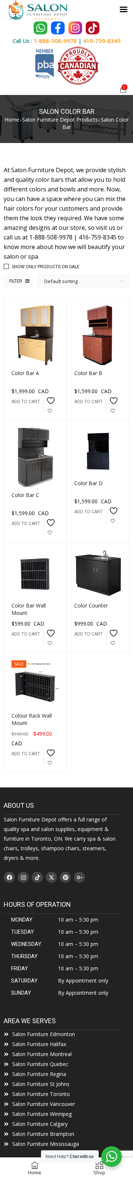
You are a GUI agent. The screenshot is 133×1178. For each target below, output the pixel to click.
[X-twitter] (51, 877)
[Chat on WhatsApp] (40, 27)
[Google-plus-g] (79, 877)
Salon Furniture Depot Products (60, 119)
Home (11, 119)
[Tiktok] (37, 877)
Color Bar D (88, 483)
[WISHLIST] (50, 406)
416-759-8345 (102, 40)
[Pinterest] (65, 877)
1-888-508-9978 (55, 40)
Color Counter (91, 605)
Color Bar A (25, 373)
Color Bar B (88, 373)
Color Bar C (25, 494)
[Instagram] (23, 877)
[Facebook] (9, 877)
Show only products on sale (45, 266)
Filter (15, 281)
